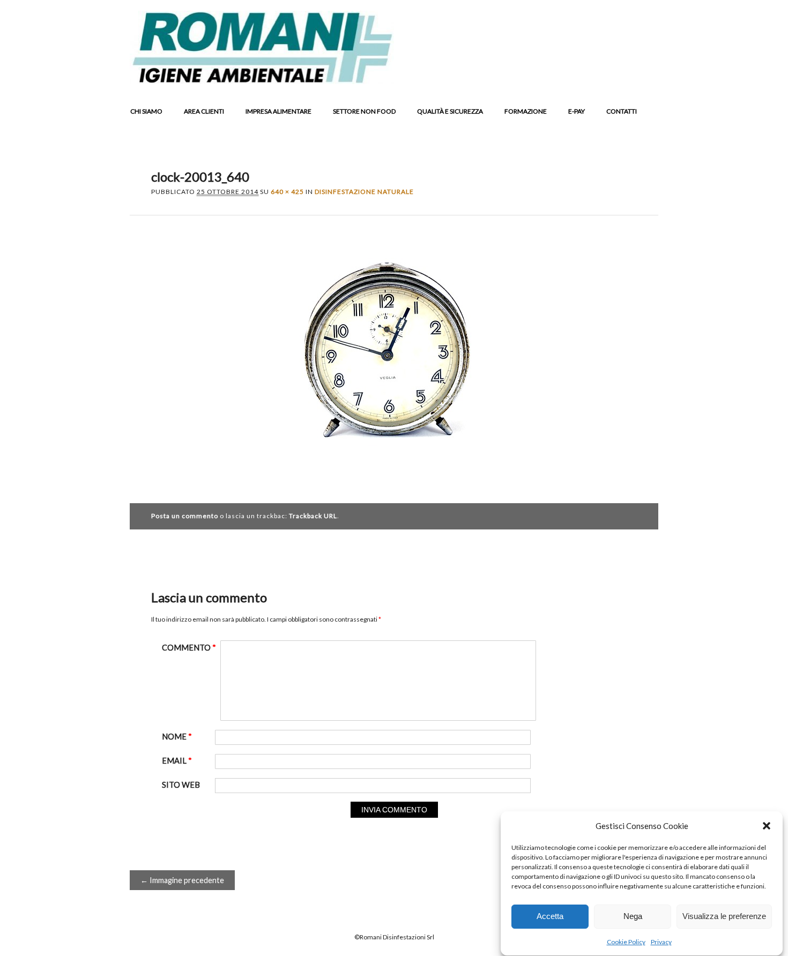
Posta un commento (184, 516)
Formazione (525, 111)
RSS (626, 75)
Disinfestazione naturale (364, 192)
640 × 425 (287, 192)
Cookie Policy (626, 942)
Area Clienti (204, 111)
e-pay (576, 111)
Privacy (661, 942)
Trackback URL (313, 516)
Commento (189, 647)
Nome (177, 736)
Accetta (550, 916)
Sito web (181, 784)
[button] (766, 825)
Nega (632, 916)
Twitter (585, 75)
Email (646, 75)
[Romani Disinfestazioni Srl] (262, 81)
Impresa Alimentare (278, 111)
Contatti (621, 111)
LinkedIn (606, 75)
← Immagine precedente (182, 880)
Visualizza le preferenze (724, 916)
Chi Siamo (146, 111)
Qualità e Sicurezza (450, 111)
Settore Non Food (364, 111)
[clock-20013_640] (394, 478)
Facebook (565, 75)
